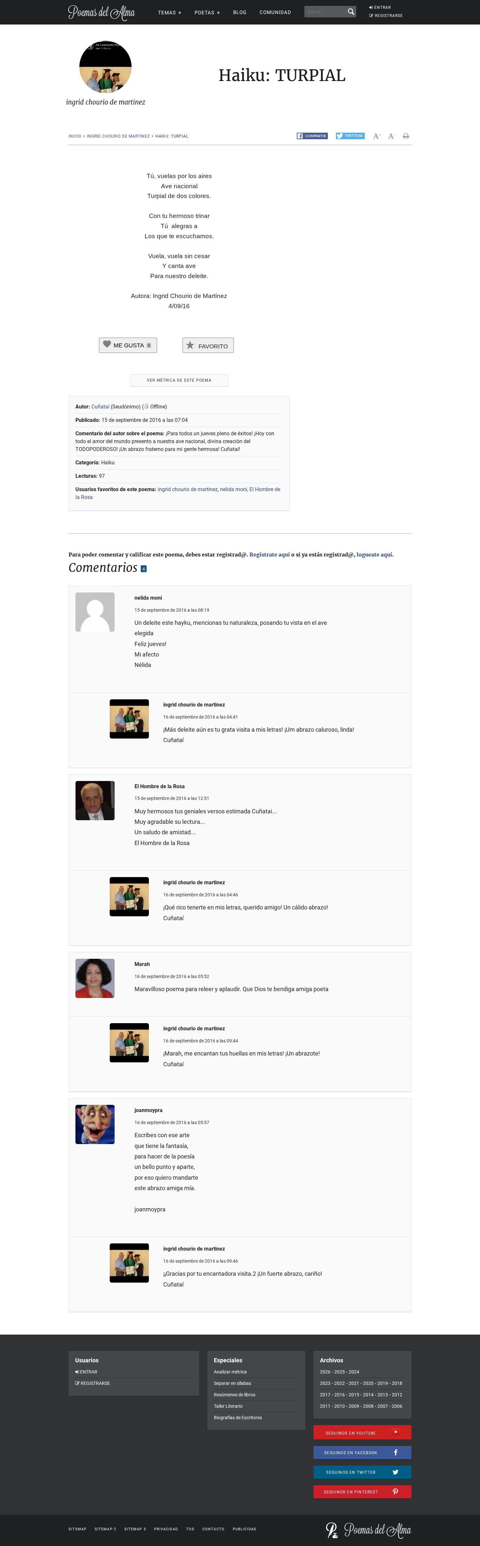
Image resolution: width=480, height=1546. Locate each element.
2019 (382, 1383)
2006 (397, 1406)
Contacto (213, 1529)
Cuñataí (100, 407)
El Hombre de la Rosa (160, 786)
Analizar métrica (230, 1372)
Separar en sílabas (232, 1383)
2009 (354, 1406)
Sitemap (78, 1529)
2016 (339, 1394)
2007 (382, 1406)
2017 (325, 1394)
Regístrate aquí (269, 554)
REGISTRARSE (389, 15)
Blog (240, 12)
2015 (354, 1394)
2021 (354, 1383)
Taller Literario (228, 1406)
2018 (397, 1383)
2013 (382, 1394)
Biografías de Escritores (238, 1417)
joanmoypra (149, 1110)
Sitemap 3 (135, 1529)
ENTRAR (382, 7)
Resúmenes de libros (234, 1394)
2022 (339, 1383)
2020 (368, 1383)
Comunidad (275, 12)
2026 (325, 1372)
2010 (339, 1406)
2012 (397, 1394)
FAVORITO (212, 346)
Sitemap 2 (105, 1529)
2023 (325, 1383)
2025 (339, 1372)
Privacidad (166, 1529)
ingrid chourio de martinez (118, 136)
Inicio (75, 136)
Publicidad (244, 1529)
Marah (142, 964)
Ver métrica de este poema (179, 380)
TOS (190, 1529)
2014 (368, 1394)
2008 (368, 1406)
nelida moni (233, 489)
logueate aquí (374, 554)
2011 (325, 1406)
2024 (354, 1372)
